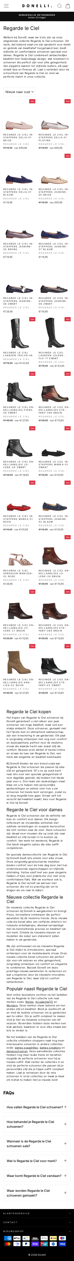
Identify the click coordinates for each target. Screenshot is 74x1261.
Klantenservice (16, 1213)
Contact (10, 1222)
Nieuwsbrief (13, 1231)
